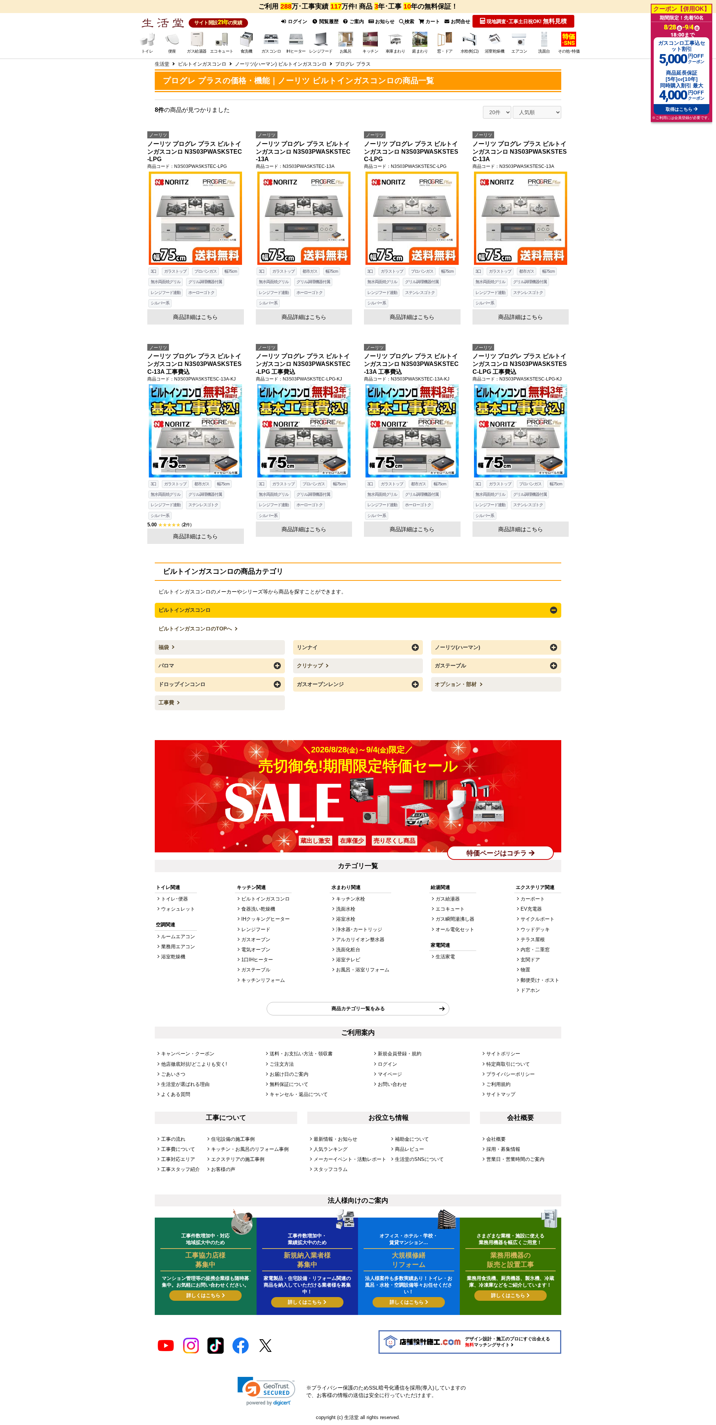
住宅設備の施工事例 (233, 1139)
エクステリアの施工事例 (237, 1159)
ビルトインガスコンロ (184, 610)
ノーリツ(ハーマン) (457, 647)
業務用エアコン (178, 946)
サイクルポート (538, 919)
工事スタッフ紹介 (180, 1169)
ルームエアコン (178, 936)
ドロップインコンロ (181, 684)
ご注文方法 (282, 1064)
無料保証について (289, 1084)
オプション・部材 (456, 684)
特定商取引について (508, 1064)
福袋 (164, 647)
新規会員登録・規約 (399, 1053)
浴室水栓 (345, 919)
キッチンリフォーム (263, 980)
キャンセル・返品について (299, 1094)
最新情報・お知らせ (335, 1139)
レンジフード (255, 929)
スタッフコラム (331, 1169)
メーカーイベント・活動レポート (350, 1159)
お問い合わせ (392, 1084)
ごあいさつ (173, 1074)
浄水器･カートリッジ (359, 929)
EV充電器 (531, 909)
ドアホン (530, 990)
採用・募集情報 (503, 1149)
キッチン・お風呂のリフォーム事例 (250, 1149)
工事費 (167, 702)
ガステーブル (450, 665)
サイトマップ (500, 1094)
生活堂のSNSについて (419, 1159)
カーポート (533, 899)
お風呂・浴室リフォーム (362, 970)
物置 (525, 970)
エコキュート (450, 909)
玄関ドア (530, 959)
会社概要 (496, 1139)
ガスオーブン (255, 939)
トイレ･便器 (174, 899)
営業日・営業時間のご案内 (515, 1159)
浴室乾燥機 (173, 956)
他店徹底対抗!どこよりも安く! (194, 1064)
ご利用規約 (498, 1084)
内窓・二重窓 (535, 949)
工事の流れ (173, 1139)
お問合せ (459, 21)
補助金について (412, 1139)
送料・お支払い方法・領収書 (301, 1053)
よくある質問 (175, 1094)
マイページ (390, 1074)
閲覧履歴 (328, 21)
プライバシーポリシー (510, 1074)
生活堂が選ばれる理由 (185, 1084)
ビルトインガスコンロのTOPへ (195, 629)
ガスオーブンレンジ (320, 684)
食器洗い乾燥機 (258, 909)
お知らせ (384, 21)
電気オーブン (255, 949)
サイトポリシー (503, 1053)
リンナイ (307, 647)
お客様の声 (223, 1169)
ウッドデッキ (535, 929)
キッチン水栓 (350, 899)
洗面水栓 (345, 909)
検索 (409, 21)
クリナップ (310, 665)
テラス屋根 (533, 939)
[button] (266, 1391)
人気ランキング (331, 1149)
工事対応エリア (178, 1159)
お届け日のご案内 (289, 1074)
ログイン (296, 21)
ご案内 (356, 21)
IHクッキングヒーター (265, 919)
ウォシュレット (178, 909)
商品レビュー (409, 1149)
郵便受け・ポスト (540, 980)
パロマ (166, 665)
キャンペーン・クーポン (187, 1053)
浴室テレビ (348, 959)
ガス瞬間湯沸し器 (455, 919)
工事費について (178, 1149)
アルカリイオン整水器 (360, 939)
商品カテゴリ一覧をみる (358, 1008)
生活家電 (445, 956)
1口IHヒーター (257, 959)
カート (432, 21)
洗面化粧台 (348, 949)
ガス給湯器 (448, 899)
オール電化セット (455, 929)
